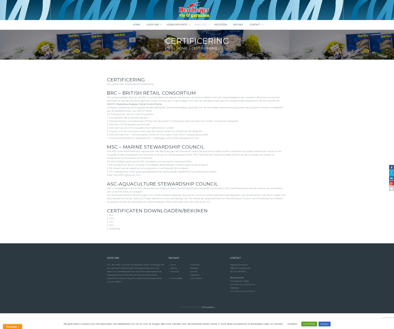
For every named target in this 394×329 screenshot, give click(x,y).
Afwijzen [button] (324, 324)
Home (182, 48)
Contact (193, 271)
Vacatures (174, 271)
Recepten (194, 268)
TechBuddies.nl (208, 307)
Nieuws (173, 268)
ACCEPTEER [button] (309, 324)
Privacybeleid (176, 278)
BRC (111, 215)
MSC (138, 175)
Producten (195, 265)
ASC (208, 201)
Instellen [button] (292, 323)
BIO (111, 225)
